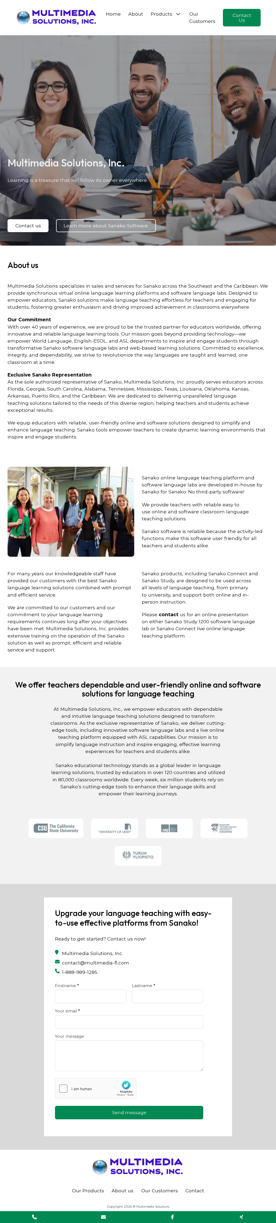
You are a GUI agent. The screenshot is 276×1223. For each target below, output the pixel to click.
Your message (69, 1036)
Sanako (150, 477)
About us (122, 1190)
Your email (67, 1011)
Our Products (88, 1190)
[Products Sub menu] (178, 14)
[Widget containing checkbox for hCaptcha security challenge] (95, 1088)
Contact (194, 1190)
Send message (129, 1112)
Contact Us (242, 17)
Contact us (28, 225)
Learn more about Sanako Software (106, 225)
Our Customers (202, 17)
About (135, 14)
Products (161, 14)
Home (113, 14)
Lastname (143, 986)
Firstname (67, 986)
